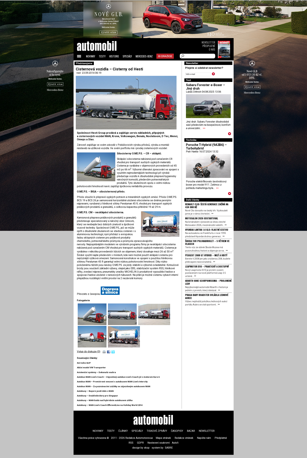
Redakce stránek (184, 437)
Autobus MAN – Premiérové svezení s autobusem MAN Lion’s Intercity (112, 381)
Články (123, 430)
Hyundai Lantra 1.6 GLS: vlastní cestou (206, 229)
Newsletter (208, 42)
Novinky (90, 56)
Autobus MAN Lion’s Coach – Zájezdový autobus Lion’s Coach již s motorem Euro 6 (118, 377)
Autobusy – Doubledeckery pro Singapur (97, 395)
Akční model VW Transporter (91, 367)
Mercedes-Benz (144, 56)
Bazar (191, 430)
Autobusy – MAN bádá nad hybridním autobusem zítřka (105, 400)
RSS (131, 442)
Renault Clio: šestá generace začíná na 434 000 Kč (206, 205)
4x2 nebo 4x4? (84, 363)
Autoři (175, 442)
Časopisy (177, 430)
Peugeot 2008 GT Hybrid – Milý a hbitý (206, 255)
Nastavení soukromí (158, 442)
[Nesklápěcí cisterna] (93, 346)
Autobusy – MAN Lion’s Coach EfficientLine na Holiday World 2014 (109, 405)
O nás (212, 49)
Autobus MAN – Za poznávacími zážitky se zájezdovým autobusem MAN (113, 386)
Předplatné (208, 46)
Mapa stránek (163, 437)
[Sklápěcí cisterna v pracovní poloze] (93, 324)
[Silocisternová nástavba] (124, 346)
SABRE (169, 447)
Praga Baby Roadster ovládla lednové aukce (206, 296)
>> (204, 128)
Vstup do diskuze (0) (88, 351)
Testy (102, 56)
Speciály (127, 56)
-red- (79, 72)
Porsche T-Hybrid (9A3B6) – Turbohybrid (206, 146)
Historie (114, 56)
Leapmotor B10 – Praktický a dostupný (207, 266)
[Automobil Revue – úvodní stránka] (101, 64)
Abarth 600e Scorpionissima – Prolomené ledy (208, 282)
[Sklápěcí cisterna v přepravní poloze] (123, 324)
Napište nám (204, 437)
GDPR (140, 442)
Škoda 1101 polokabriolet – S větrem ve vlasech (207, 242)
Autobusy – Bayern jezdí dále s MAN (95, 391)
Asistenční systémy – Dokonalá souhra (96, 372)
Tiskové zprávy (157, 430)
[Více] (229, 134)
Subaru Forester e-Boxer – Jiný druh (205, 86)
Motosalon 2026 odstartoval (201, 218)
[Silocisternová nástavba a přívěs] (154, 324)
